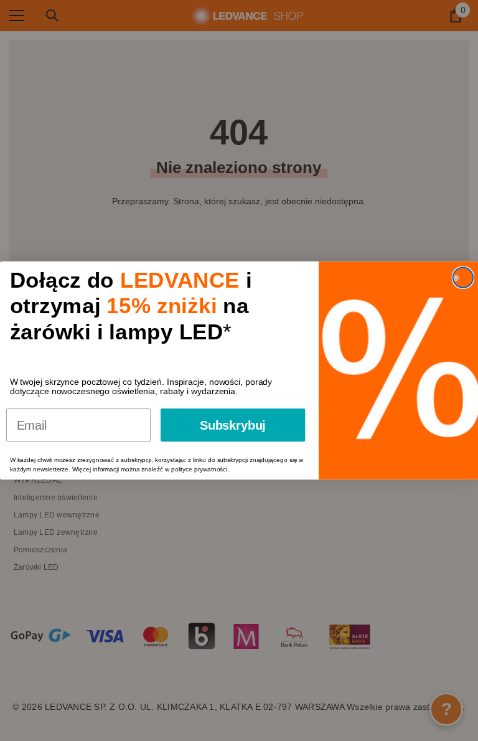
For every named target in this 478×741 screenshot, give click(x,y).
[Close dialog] (463, 278)
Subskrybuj (233, 425)
